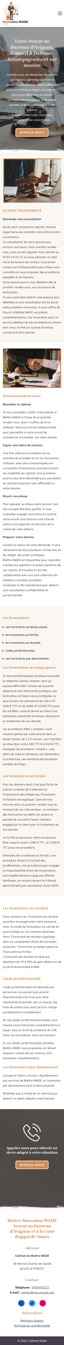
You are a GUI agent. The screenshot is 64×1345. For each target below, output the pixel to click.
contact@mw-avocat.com (37, 1292)
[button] (60, 13)
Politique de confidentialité (32, 1326)
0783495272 (40, 1287)
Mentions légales (32, 1321)
